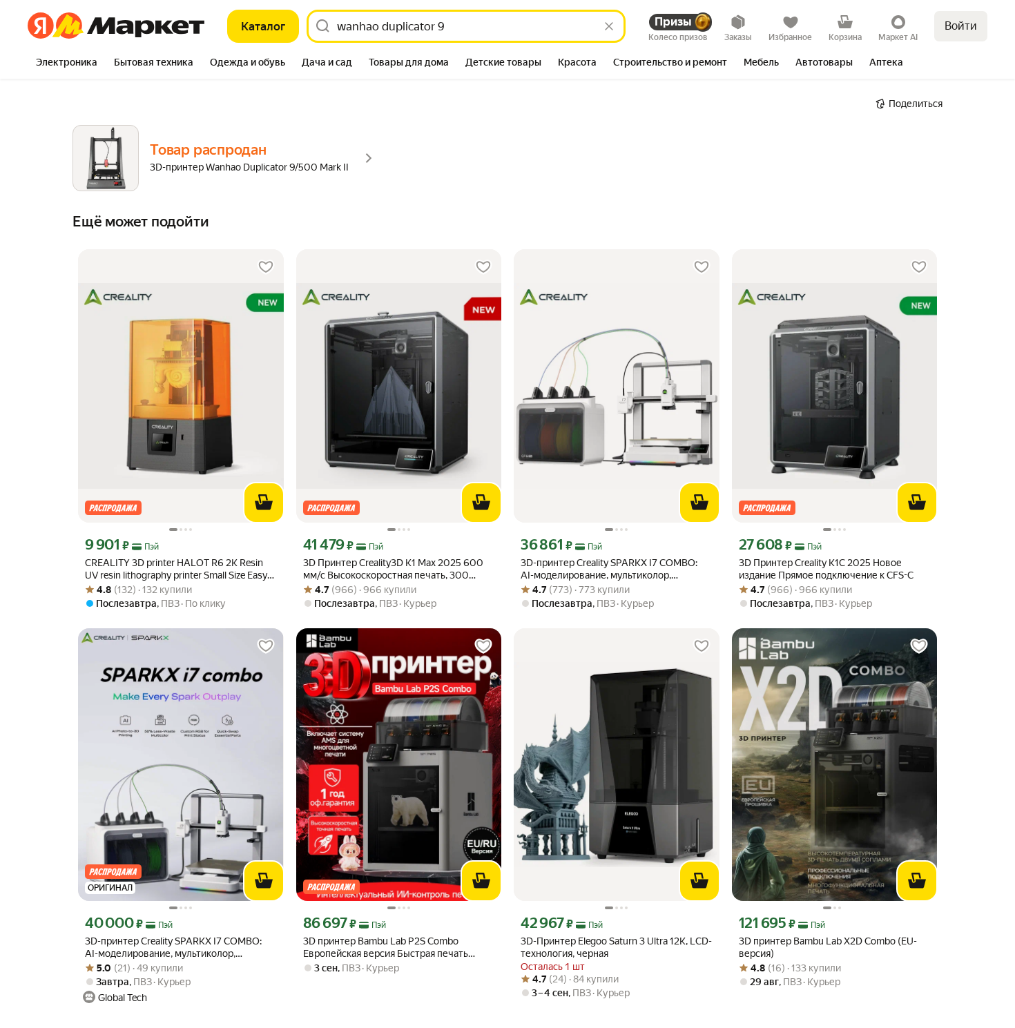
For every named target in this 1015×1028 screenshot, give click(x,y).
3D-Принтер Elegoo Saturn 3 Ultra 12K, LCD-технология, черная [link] (616, 947)
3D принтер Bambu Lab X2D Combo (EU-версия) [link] (828, 947)
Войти (961, 25)
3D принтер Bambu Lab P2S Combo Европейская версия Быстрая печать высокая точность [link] (385, 947)
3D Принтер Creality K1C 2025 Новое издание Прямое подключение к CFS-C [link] (826, 569)
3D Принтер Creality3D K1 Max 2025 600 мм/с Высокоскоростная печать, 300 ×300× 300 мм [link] (393, 569)
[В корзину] (263, 502)
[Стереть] (609, 26)
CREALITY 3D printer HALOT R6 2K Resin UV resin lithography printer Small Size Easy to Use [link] (176, 569)
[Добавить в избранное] (266, 267)
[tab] (67, 63)
